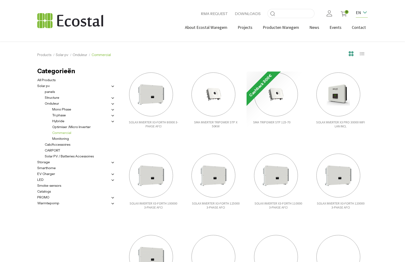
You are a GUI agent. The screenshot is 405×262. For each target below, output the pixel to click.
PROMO (43, 197)
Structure (52, 97)
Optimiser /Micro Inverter (71, 127)
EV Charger (46, 174)
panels (50, 92)
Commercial (61, 133)
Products (44, 55)
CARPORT (52, 150)
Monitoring (60, 139)
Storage (43, 162)
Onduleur (80, 55)
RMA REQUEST (214, 13)
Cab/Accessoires (57, 144)
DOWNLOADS (248, 13)
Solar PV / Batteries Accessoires (69, 156)
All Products (46, 80)
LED (40, 180)
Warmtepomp (48, 203)
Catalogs (44, 191)
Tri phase (59, 115)
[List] (362, 53)
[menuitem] (206, 27)
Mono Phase (61, 109)
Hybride (58, 121)
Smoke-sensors (49, 185)
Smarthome (46, 168)
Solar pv (62, 55)
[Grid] (351, 53)
